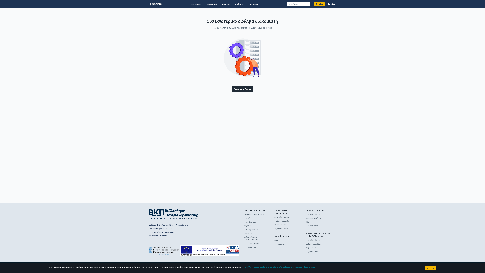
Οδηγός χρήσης (280, 225)
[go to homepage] (156, 4)
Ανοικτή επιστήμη (250, 233)
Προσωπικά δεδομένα (252, 243)
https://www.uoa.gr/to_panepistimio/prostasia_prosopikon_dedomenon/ (279, 267)
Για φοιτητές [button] (212, 4)
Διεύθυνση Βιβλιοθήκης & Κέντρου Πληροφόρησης (168, 225)
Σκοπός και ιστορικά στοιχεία (255, 214)
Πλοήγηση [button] (226, 4)
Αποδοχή (431, 268)
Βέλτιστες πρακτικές (251, 230)
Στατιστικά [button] (253, 4)
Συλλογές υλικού (250, 222)
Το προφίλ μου (280, 244)
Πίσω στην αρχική (242, 89)
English (331, 4)
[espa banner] (209, 250)
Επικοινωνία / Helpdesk (158, 236)
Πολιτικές (247, 218)
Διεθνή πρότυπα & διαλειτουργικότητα (251, 238)
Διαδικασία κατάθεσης (282, 221)
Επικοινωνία (248, 251)
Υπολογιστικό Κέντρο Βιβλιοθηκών (162, 232)
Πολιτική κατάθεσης (281, 217)
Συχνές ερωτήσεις (250, 247)
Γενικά (276, 240)
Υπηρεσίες (247, 226)
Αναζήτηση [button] (239, 4)
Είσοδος (319, 4)
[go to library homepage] (173, 214)
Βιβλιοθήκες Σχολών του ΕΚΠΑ (160, 228)
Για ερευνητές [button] (196, 4)
